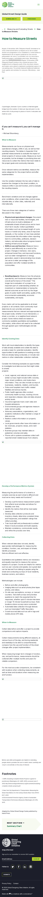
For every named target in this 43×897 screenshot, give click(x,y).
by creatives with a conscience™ (21, 894)
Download (10, 19)
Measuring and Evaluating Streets (20, 29)
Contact (15, 883)
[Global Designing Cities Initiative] (8, 4)
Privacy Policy (6, 883)
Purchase (32, 19)
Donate (7, 874)
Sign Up (37, 859)
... (2, 29)
